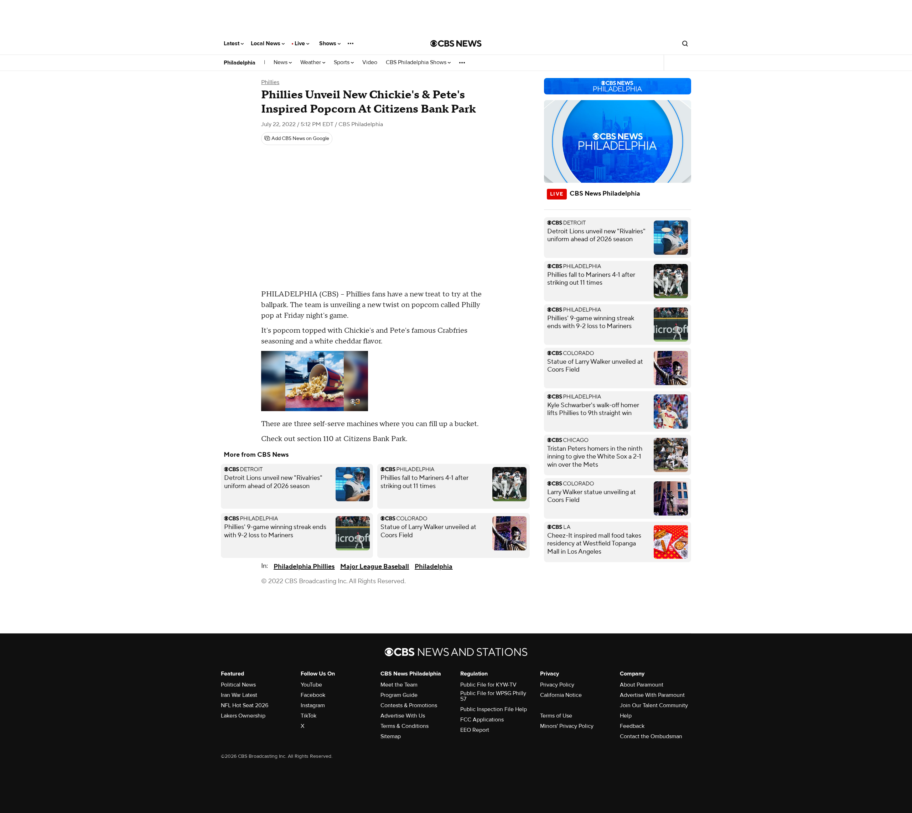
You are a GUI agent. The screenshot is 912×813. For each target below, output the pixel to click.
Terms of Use (556, 716)
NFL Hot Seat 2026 (244, 705)
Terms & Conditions (404, 726)
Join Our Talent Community (654, 705)
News (281, 62)
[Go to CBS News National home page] (456, 43)
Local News (266, 43)
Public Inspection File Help (493, 709)
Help (626, 716)
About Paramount (641, 685)
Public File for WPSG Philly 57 (493, 696)
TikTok (308, 716)
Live (300, 43)
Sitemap (390, 736)
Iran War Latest (239, 695)
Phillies (270, 82)
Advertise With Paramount (652, 695)
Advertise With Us (402, 716)
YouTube (311, 685)
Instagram (313, 705)
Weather (311, 62)
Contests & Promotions (408, 705)
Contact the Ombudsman (651, 736)
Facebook (313, 695)
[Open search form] (685, 43)
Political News (238, 685)
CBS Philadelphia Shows (417, 62)
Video (369, 62)
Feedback (632, 726)
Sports (342, 62)
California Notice (561, 695)
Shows (328, 43)
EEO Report (474, 730)
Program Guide (399, 695)
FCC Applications (482, 720)
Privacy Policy (557, 685)
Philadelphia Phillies (304, 567)
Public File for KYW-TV (488, 685)
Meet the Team (399, 685)
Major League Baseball (374, 567)
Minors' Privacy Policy (567, 726)
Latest (232, 43)
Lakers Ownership (243, 716)
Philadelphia (239, 62)
